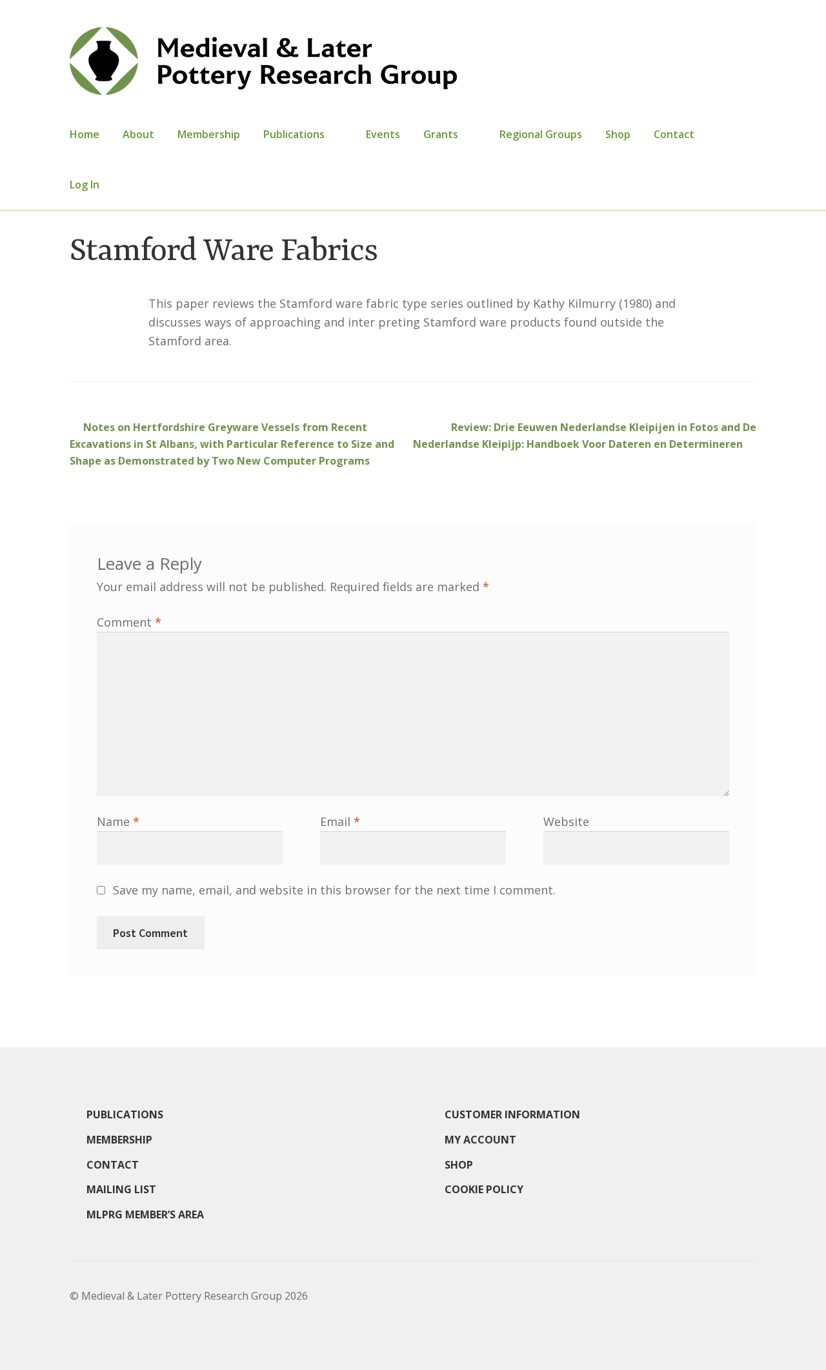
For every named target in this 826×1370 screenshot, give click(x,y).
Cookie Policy (484, 1189)
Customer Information (512, 1114)
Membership (208, 134)
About (138, 134)
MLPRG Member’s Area (145, 1214)
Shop (617, 134)
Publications (294, 134)
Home (84, 134)
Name (118, 821)
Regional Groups (540, 134)
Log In (84, 184)
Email (340, 821)
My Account (480, 1140)
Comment (129, 622)
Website (566, 821)
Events (383, 134)
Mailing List (121, 1189)
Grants (440, 134)
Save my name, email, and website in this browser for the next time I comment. (334, 890)
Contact (674, 134)
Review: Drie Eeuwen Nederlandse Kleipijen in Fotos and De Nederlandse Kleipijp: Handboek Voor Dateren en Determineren (584, 435)
